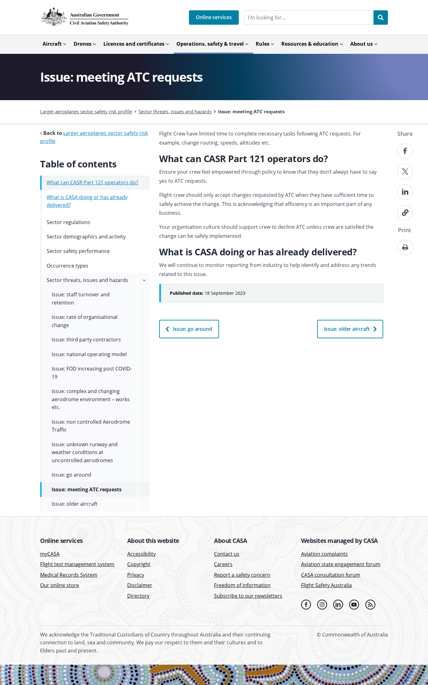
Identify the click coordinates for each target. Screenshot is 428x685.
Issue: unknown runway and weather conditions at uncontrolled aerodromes (84, 452)
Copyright (138, 564)
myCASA (50, 553)
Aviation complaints (324, 553)
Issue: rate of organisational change (84, 321)
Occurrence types (67, 265)
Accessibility (141, 553)
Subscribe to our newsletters (248, 595)
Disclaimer (139, 585)
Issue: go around (192, 328)
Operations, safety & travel (210, 43)
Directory (138, 595)
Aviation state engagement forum (340, 564)
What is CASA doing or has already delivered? (87, 201)
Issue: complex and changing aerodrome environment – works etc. (91, 399)
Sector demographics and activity (86, 236)
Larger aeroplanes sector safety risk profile (86, 111)
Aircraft (52, 43)
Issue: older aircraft (347, 328)
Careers (223, 564)
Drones (82, 43)
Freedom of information (242, 585)
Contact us (226, 553)
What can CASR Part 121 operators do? (92, 182)
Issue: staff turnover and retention (81, 298)
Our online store (59, 585)
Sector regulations (68, 222)
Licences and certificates (133, 43)
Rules (262, 43)
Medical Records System (68, 574)
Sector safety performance (78, 251)
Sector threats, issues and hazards (174, 111)
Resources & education (309, 43)
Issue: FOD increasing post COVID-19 (92, 372)
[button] (214, 17)
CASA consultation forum (330, 574)
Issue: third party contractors (86, 339)
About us (361, 43)
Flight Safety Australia (326, 585)
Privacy (135, 574)
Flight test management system (77, 564)
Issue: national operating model (89, 354)
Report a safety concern (242, 574)
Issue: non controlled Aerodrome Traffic (91, 425)
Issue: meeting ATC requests (87, 489)
